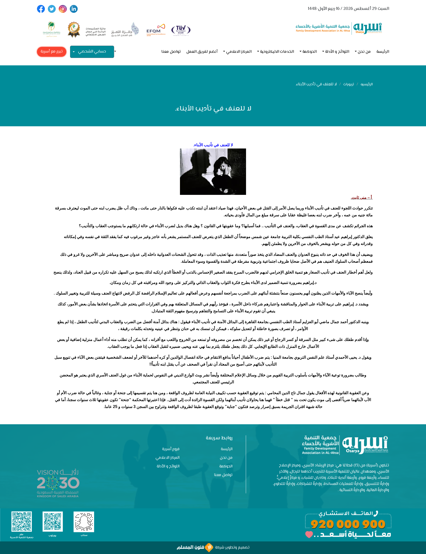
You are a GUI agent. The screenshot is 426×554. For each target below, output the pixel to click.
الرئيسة (382, 52)
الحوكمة (309, 52)
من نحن (364, 52)
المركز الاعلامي (238, 52)
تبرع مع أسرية (52, 52)
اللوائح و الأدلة (337, 52)
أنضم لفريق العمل (201, 52)
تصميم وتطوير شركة (231, 548)
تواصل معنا (171, 52)
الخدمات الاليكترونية (277, 52)
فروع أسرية (170, 449)
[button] (117, 52)
